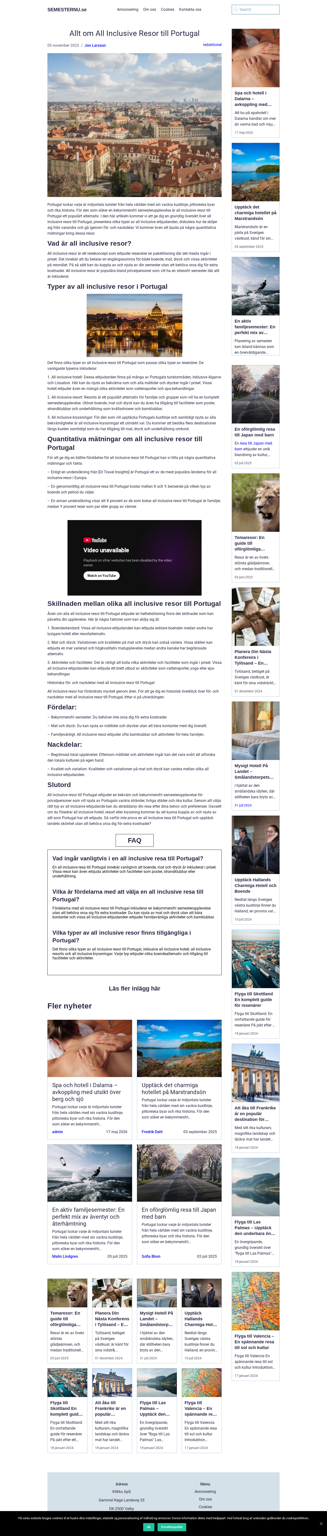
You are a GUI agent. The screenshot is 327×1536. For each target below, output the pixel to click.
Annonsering (127, 9)
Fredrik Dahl (152, 1132)
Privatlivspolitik (172, 1527)
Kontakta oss (190, 9)
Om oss (149, 9)
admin (57, 1132)
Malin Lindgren (65, 1256)
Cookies (167, 9)
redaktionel (212, 44)
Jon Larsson (95, 45)
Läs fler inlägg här (134, 988)
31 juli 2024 (243, 805)
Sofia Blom (151, 1256)
